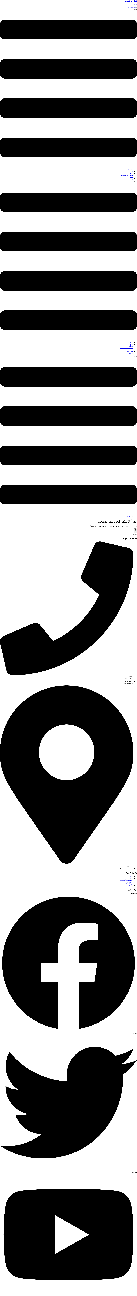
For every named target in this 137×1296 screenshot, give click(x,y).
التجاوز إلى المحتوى (131, 1)
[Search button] (135, 531)
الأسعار (131, 177)
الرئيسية (130, 170)
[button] (68, 87)
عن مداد (130, 171)
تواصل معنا (129, 178)
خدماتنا (131, 173)
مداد (135, 4)
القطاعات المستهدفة (126, 175)
